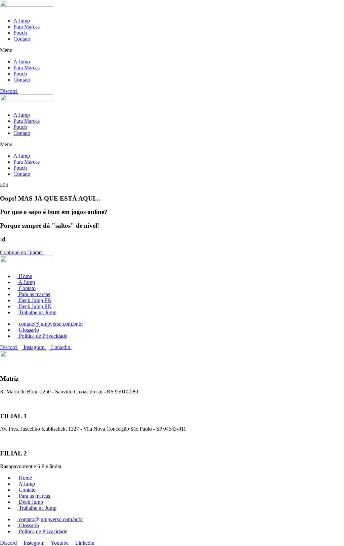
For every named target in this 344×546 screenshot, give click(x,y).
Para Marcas (26, 27)
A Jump (21, 20)
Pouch (20, 33)
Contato (21, 39)
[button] (172, 50)
